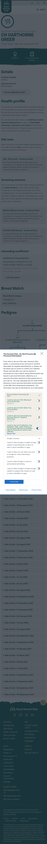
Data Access (23, 490)
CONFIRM (14, 482)
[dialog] (23, 422)
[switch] (38, 401)
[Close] (42, 354)
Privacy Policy (36, 490)
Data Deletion (11, 490)
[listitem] (23, 395)
